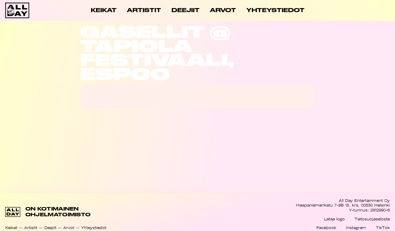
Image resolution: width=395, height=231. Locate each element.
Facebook (326, 227)
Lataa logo (334, 219)
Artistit (30, 227)
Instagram (356, 227)
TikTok (383, 227)
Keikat (11, 227)
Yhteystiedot (93, 227)
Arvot (68, 227)
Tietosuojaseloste (372, 219)
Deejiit (50, 227)
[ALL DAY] (24, 10)
